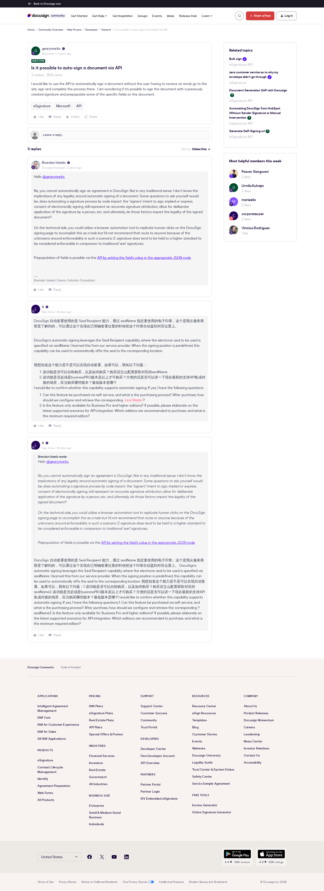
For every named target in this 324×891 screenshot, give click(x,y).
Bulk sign (235, 59)
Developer (91, 29)
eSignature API (240, 64)
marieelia (249, 199)
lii (43, 306)
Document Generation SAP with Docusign (258, 90)
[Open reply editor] (120, 135)
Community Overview (50, 29)
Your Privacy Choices (135, 882)
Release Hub (188, 16)
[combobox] (207, 16)
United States (52, 857)
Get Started (79, 16)
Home (31, 29)
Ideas (170, 16)
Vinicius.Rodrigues (256, 228)
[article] (119, 226)
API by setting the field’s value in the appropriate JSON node (144, 257)
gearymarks (51, 48)
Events (157, 16)
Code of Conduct (71, 667)
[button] (260, 15)
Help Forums (74, 29)
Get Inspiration (123, 16)
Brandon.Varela (53, 162)
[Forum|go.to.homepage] (47, 16)
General (106, 29)
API (78, 106)
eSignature (41, 106)
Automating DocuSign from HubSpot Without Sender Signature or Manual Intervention (255, 113)
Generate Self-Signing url (247, 131)
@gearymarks (53, 176)
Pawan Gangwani (255, 171)
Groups (142, 16)
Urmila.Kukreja (253, 185)
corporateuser (253, 214)
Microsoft (63, 106)
